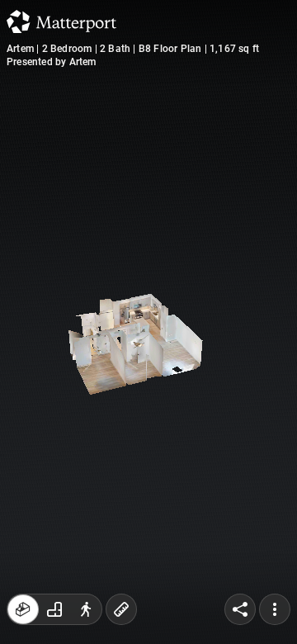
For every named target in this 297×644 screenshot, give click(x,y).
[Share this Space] (240, 609)
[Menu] (274, 609)
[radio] (23, 609)
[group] (54, 609)
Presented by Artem (52, 62)
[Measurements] (121, 609)
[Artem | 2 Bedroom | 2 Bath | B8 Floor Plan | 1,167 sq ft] (148, 322)
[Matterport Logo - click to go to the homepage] (61, 21)
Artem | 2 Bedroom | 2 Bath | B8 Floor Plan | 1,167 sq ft (133, 48)
